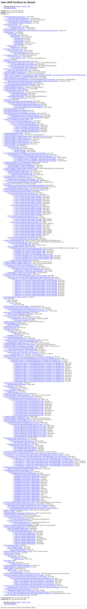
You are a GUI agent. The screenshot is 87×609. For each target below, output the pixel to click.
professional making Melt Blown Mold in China (17, 110)
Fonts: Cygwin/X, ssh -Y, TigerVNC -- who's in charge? (19, 350)
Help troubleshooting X (10, 323)
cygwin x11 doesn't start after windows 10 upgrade (18, 191)
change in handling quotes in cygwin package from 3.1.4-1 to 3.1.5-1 (22, 307)
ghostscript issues (9, 32)
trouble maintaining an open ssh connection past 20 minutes (20, 113)
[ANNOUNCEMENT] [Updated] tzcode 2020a (17, 595)
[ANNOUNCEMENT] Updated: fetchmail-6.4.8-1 (18, 565)
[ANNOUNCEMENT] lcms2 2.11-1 (14, 355)
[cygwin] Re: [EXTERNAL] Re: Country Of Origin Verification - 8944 (33, 255)
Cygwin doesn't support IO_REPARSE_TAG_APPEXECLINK (21, 180)
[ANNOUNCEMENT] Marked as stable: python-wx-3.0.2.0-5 (21, 168)
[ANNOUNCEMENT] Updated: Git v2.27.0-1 (17, 85)
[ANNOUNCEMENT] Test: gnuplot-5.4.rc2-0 (17, 144)
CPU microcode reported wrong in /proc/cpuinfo (17, 61)
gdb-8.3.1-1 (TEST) (9, 511)
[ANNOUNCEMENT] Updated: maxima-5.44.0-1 (18, 274)
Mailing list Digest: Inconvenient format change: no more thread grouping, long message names (29, 79)
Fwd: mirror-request (16, 563)
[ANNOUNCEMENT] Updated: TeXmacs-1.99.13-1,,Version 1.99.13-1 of (24, 136)
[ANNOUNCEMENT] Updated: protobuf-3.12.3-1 (18, 142)
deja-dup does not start (10, 327)
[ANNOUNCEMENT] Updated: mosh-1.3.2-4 (17, 176)
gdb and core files (9, 554)
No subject (7, 183)
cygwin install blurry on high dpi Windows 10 (16, 20)
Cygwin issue (8, 99)
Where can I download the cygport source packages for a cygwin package (24, 575)
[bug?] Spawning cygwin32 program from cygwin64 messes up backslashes (24, 185)
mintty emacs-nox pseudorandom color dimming (17, 312)
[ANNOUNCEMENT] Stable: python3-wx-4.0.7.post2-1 (19, 502)
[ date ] (29, 6)
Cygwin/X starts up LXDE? (12, 326)
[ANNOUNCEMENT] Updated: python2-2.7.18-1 (18, 137)
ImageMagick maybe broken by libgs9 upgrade (17, 470)
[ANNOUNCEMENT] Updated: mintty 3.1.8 (16, 170)
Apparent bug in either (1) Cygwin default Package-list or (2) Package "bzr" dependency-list (29, 356)
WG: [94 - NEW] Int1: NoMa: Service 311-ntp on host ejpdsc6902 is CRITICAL (26, 592)
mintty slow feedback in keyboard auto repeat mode (18, 82)
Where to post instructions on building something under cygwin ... (22, 467)
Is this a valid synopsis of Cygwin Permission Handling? (19, 347)
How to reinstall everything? (12, 545)
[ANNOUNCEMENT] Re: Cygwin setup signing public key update (22, 162)
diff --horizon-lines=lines (11, 108)
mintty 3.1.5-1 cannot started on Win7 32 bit (16, 69)
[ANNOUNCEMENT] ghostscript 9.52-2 (15, 72)
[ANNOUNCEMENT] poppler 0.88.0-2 (15, 73)
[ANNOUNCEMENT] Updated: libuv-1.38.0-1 (17, 418)
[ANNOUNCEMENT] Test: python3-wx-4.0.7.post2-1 (19, 346)
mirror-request (8, 560)
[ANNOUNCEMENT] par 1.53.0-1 (14, 134)
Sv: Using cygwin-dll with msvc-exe (21, 519)
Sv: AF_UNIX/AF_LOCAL (19, 58)
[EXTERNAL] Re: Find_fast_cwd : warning (23, 318)
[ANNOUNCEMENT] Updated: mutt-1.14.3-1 (17, 343)
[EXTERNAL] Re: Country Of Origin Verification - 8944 (26, 248)
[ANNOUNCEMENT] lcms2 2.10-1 (14, 87)
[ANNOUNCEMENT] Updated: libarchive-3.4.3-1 (18, 419)
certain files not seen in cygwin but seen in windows (18, 177)
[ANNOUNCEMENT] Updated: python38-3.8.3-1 (18, 263)
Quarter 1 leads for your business (13, 321)
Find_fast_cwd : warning (11, 315)
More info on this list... (10, 8)
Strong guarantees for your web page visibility (16, 306)
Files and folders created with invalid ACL (15, 438)
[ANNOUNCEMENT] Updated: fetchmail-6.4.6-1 (18, 139)
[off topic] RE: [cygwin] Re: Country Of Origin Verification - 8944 (22, 340)
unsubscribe (7, 59)
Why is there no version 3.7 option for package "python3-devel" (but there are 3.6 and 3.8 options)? (31, 453)
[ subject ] (18, 6)
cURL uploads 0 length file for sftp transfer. (16, 111)
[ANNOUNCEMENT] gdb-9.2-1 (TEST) (15, 297)
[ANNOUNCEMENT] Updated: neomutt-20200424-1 (19, 525)
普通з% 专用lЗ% (9, 568)
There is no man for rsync (11, 24)
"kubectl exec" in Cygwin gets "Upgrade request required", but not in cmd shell (25, 275)
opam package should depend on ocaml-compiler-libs (18, 101)
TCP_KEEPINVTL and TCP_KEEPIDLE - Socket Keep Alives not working (25, 153)
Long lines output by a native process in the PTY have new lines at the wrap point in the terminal (30, 585)
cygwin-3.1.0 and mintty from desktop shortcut (17, 119)
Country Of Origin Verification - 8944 (14, 240)
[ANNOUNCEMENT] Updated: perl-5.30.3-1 (17, 141)
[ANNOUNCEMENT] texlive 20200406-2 (16, 78)
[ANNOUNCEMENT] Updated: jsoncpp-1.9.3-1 (17, 395)
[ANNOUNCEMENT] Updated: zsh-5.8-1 (16, 514)
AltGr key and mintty (10, 145)
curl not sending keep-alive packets (13, 133)
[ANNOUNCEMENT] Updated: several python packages (20, 344)
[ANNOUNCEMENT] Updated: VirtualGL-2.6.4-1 (18, 551)
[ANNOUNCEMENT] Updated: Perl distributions (18, 163)
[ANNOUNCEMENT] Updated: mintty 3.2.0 (16, 416)
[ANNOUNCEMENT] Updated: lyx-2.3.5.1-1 (17, 188)
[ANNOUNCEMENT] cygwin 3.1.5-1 (15, 29)
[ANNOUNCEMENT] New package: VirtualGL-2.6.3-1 (19, 513)
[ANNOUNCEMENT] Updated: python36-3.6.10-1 (18, 262)
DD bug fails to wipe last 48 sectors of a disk (16, 393)
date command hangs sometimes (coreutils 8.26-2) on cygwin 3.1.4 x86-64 (24, 504)
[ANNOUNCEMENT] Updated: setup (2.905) (17, 567)
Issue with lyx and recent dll (11, 49)
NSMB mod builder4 (10, 390)
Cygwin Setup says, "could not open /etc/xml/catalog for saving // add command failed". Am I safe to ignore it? (34, 454)
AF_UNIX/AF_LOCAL (11, 55)
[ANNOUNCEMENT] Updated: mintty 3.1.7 (16, 88)
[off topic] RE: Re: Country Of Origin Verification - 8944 (23, 341)
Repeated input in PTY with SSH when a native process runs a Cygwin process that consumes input (31, 30)
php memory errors (9, 386)
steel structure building (17, 572)
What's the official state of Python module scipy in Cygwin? (20, 421)
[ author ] (23, 6)
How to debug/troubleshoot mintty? (13, 337)
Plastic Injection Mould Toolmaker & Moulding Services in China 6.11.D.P (24, 190)
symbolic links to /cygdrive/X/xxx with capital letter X (18, 265)
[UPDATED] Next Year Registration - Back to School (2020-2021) (22, 573)
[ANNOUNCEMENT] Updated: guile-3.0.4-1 (17, 510)
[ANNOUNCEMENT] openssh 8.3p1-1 (15, 16)
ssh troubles (7, 329)
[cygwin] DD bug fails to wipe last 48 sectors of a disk (19, 396)
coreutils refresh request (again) (12, 90)
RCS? (6, 298)
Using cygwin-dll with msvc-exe (13, 516)
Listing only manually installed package (15, 526)
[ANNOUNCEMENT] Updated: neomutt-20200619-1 (19, 451)
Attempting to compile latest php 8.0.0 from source (18, 589)
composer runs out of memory (12, 553)
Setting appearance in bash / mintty (13, 383)
